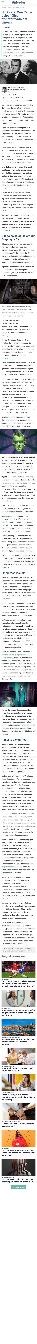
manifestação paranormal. (12, 358)
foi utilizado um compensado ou (17, 655)
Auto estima (6, 1008)
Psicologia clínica (8, 1066)
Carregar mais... (18, 1187)
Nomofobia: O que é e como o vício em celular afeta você (18, 1069)
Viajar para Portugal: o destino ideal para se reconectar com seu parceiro (18, 1041)
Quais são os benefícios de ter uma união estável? (18, 1125)
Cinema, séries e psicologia (16, 7)
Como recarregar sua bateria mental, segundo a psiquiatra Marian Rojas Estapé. (18, 1097)
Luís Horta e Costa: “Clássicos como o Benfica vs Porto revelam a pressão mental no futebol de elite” (18, 983)
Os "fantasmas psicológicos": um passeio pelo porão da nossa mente (18, 1180)
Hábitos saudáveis (8, 1092)
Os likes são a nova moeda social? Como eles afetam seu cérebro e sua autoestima (18, 1152)
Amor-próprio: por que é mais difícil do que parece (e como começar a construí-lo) (18, 1012)
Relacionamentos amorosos (11, 1037)
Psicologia (5, 979)
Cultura (4, 7)
